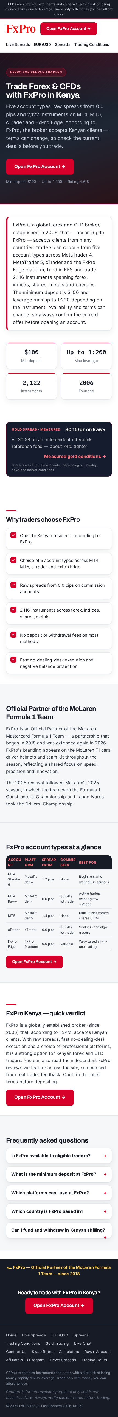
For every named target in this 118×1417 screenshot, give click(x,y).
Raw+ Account (98, 1351)
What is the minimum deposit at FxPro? (53, 1174)
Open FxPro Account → (68, 28)
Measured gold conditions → (75, 456)
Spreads (63, 44)
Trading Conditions (91, 44)
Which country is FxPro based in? (47, 1211)
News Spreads (63, 1360)
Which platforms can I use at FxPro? (50, 1192)
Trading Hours (94, 1360)
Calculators (69, 1351)
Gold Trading (57, 1343)
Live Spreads (18, 44)
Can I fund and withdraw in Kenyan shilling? (58, 1230)
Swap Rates (42, 1351)
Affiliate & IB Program (25, 1360)
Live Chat (82, 1343)
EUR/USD (42, 44)
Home (11, 1335)
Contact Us (16, 1351)
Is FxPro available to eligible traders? (51, 1155)
